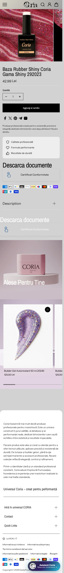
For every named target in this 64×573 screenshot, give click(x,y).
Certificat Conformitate (35, 173)
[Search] (42, 4)
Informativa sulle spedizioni (15, 553)
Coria (22, 570)
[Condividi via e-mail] (25, 116)
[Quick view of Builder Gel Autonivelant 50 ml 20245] (46, 308)
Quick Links (10, 525)
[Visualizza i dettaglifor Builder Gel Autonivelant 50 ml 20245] (27, 334)
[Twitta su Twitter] (10, 116)
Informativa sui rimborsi (14, 544)
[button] (56, 4)
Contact (8, 516)
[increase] (19, 95)
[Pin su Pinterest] (15, 116)
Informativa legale (39, 553)
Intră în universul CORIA (17, 507)
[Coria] (31, 4)
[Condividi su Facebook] (5, 116)
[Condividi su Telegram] (20, 116)
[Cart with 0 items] (56, 4)
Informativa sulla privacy (38, 544)
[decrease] (6, 95)
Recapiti (54, 553)
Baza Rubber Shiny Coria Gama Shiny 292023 (27, 70)
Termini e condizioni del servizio (17, 549)
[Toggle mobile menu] (12, 4)
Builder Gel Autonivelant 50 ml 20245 (24, 367)
